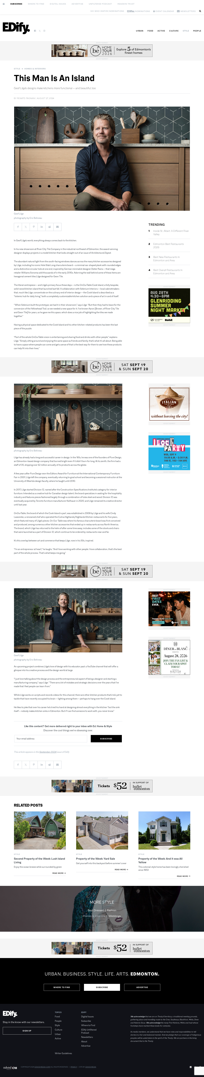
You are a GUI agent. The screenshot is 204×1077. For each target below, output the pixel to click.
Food (150, 31)
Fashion (111, 910)
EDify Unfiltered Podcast (88, 1031)
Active (161, 31)
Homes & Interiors (35, 68)
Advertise (77, 4)
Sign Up (27, 1031)
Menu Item (60, 1049)
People (197, 31)
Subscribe (16, 4)
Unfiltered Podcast (100, 4)
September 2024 (47, 752)
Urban (139, 31)
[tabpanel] (102, 981)
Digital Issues (58, 4)
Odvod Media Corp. (42, 1067)
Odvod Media (90, 1067)
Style (186, 31)
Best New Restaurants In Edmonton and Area (166, 258)
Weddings (115, 916)
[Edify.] (16, 28)
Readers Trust (126, 4)
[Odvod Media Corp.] (10, 1068)
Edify (83, 1012)
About (84, 1041)
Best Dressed (96, 910)
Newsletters (87, 1037)
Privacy (73, 1067)
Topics (58, 1012)
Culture (173, 31)
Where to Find (36, 4)
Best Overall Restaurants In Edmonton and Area (167, 271)
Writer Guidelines (63, 1053)
